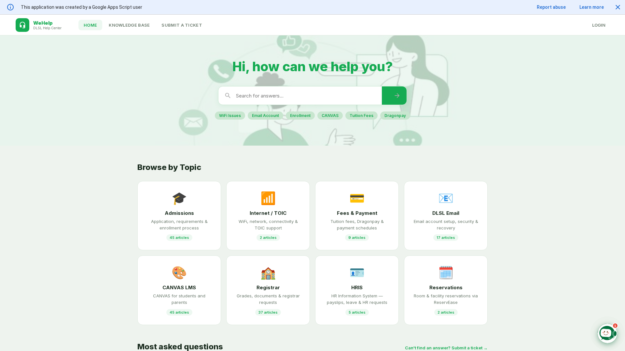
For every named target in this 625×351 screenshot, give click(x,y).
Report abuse (551, 7)
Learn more (591, 7)
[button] (618, 7)
